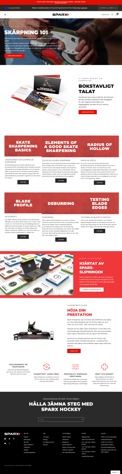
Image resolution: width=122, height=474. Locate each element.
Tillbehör (27, 447)
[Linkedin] (11, 443)
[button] (14, 56)
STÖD (84, 433)
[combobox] (115, 472)
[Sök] (112, 14)
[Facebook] (6, 439)
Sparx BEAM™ (29, 445)
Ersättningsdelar (29, 452)
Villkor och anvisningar (109, 437)
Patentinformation (107, 445)
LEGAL (103, 433)
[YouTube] (6, 443)
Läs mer (84, 8)
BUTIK (26, 433)
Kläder (26, 450)
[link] (23, 182)
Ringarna (65, 442)
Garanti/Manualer (88, 456)
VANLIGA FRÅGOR (88, 439)
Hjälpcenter (86, 437)
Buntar (26, 442)
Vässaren (65, 439)
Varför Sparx (66, 437)
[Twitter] (11, 439)
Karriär (45, 445)
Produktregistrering (108, 447)
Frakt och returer (107, 442)
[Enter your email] (82, 419)
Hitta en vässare (67, 450)
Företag (46, 437)
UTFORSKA (66, 433)
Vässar (26, 437)
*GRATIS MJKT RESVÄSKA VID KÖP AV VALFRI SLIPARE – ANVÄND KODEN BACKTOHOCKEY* (61, 2)
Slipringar (27, 439)
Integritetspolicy (106, 439)
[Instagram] (15, 439)
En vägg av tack (48, 442)
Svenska (114, 472)
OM (44, 433)
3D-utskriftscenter (68, 452)
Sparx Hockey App (68, 447)
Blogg (45, 439)
